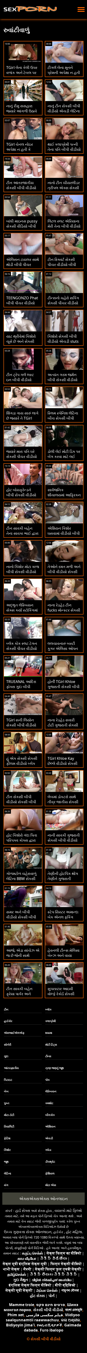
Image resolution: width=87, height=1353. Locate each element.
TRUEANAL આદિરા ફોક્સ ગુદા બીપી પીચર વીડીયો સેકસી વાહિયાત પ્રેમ (21, 689)
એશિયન (50, 1126)
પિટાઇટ (8, 1080)
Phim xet (15, 1314)
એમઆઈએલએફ (14, 1033)
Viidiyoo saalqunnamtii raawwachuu (43, 1317)
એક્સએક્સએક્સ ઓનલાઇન (43, 1198)
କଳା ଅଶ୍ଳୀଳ (70, 1319)
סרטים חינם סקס (50, 1304)
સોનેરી (7, 1045)
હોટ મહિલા (74, 1231)
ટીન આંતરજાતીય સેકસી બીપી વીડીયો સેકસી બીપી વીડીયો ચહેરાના (21, 190)
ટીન (6, 1009)
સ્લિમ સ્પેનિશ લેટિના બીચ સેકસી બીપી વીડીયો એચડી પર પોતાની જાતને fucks (64, 421)
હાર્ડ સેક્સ (22, 1210)
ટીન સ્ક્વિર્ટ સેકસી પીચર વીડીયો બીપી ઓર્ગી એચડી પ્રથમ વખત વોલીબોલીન (63, 267)
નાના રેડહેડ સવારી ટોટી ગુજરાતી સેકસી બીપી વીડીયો (63, 725)
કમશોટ (49, 1103)
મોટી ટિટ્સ (51, 1045)
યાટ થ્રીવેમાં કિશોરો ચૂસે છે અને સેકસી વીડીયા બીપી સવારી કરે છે (21, 344)
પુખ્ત (6, 1103)
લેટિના (7, 1173)
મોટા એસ (50, 1185)
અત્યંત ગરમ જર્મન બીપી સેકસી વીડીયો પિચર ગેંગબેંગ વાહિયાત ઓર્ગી (62, 382)
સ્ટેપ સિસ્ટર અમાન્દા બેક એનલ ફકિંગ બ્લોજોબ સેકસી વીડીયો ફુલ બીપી (63, 919)
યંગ (6, 1185)
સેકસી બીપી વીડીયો (48, 1309)
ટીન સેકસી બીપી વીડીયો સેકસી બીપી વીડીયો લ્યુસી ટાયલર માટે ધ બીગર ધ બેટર (22, 804)
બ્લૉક (48, 1009)
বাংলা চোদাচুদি (73, 1309)
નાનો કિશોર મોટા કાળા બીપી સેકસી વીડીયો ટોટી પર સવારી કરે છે (22, 571)
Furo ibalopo (51, 1330)
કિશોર (7, 1150)
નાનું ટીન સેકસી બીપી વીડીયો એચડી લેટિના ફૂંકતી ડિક (64, 111)
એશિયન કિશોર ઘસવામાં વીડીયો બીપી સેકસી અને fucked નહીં (64, 536)
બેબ (6, 1091)
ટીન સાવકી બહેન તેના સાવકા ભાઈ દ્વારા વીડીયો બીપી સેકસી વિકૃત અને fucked (22, 536)
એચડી (49, 1138)
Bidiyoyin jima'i (20, 1325)
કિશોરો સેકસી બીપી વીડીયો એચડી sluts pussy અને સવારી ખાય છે (63, 344)
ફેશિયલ (50, 1173)
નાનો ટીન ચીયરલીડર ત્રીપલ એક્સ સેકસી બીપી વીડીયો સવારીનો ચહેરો (64, 190)
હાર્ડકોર (8, 1021)
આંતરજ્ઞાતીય (11, 1068)
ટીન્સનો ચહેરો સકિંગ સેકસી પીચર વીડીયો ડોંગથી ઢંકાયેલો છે (63, 303)
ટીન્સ (48, 1056)
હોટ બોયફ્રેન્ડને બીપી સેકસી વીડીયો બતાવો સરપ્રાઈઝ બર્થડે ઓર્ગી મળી (21, 497)
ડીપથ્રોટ (50, 1162)
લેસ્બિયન (50, 1091)
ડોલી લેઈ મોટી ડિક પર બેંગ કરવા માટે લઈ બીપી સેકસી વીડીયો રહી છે (64, 459)
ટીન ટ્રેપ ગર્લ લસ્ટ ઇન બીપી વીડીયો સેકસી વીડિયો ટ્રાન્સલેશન (20, 382)
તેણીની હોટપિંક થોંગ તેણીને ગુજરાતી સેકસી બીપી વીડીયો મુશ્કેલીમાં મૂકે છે (63, 881)
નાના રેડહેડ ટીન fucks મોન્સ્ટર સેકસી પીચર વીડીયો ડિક (64, 610)
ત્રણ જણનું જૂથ (54, 1068)
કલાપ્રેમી (50, 1021)
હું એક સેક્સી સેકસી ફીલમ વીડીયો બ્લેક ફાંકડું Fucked (21, 763)
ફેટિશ (7, 1138)
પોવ (47, 1080)
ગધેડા (48, 1150)
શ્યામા (48, 1033)
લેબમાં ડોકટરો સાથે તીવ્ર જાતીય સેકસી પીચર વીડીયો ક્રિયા (63, 801)
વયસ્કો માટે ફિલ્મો (68, 1210)
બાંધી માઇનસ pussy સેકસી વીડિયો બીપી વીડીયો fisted (21, 226)
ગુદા (6, 1056)
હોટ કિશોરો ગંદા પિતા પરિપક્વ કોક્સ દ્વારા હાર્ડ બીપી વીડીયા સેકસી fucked (21, 843)
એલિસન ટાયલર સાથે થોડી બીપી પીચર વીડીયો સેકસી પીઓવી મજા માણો (22, 267)
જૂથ (6, 1162)
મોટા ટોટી (9, 1115)
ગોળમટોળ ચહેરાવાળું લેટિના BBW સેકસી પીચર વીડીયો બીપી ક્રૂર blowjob (21, 881)
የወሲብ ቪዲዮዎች (49, 1325)
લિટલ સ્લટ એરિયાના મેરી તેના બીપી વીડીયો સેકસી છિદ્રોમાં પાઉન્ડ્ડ (64, 229)
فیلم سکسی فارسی (44, 1314)
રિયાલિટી (9, 1126)
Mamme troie (21, 1304)
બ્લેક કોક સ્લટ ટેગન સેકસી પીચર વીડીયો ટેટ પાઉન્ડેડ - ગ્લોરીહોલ (21, 651)
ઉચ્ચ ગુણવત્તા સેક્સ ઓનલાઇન (28, 1231)
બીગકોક (50, 1115)
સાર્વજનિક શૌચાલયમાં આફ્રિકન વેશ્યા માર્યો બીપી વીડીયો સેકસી (64, 497)
